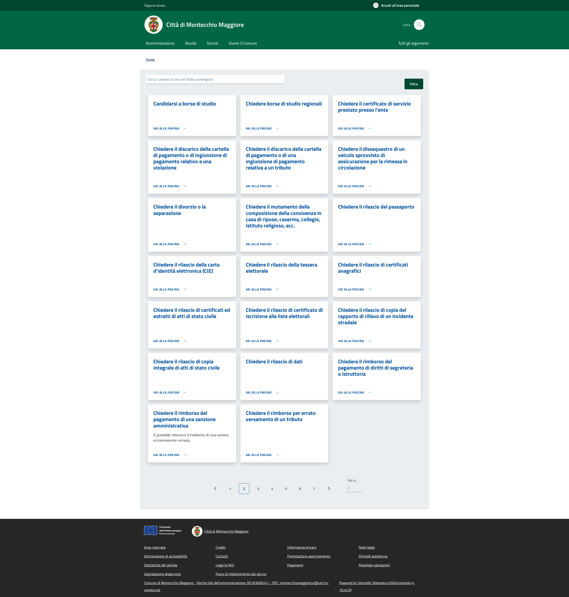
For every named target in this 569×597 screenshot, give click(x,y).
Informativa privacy (302, 547)
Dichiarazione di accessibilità (165, 556)
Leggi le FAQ (225, 565)
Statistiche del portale (160, 565)
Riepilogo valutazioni (374, 565)
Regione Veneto (154, 5)
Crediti (221, 547)
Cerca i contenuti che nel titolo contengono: (180, 79)
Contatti (222, 556)
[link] (170, 128)
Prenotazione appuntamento (308, 556)
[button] (396, 5)
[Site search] (419, 24)
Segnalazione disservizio (162, 574)
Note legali (367, 547)
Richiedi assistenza (373, 556)
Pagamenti (295, 565)
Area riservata (155, 547)
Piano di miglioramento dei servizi (241, 574)
